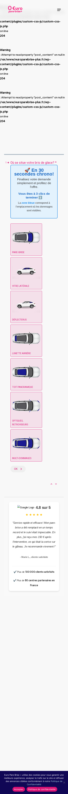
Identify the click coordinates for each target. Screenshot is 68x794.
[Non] (64, 782)
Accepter (18, 789)
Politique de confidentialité (42, 789)
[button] (59, 9)
